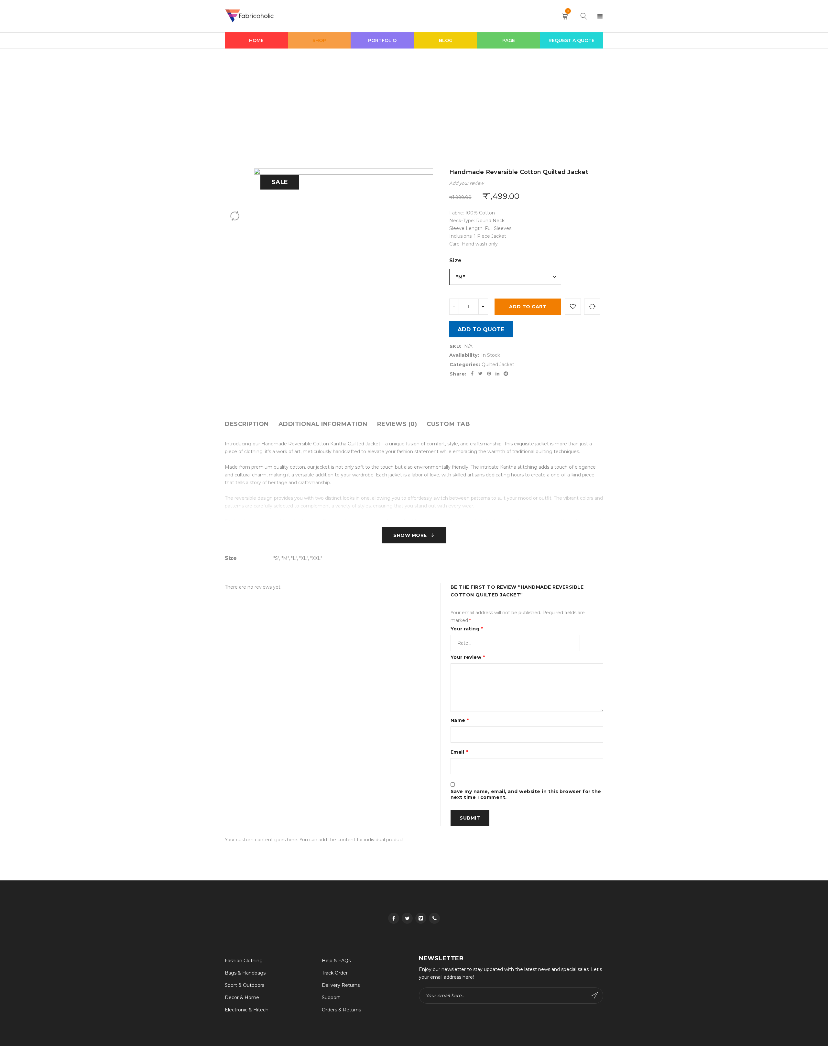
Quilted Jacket (370, 97)
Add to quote (481, 329)
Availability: (464, 355)
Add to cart (528, 307)
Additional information (322, 424)
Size (455, 260)
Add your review (466, 183)
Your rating (467, 629)
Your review (468, 657)
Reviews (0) (397, 424)
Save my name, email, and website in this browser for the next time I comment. (526, 794)
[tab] (247, 424)
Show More (410, 535)
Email (459, 752)
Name (460, 720)
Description (247, 424)
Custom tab (448, 424)
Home (341, 97)
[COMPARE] (592, 307)
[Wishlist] (573, 307)
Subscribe (595, 995)
